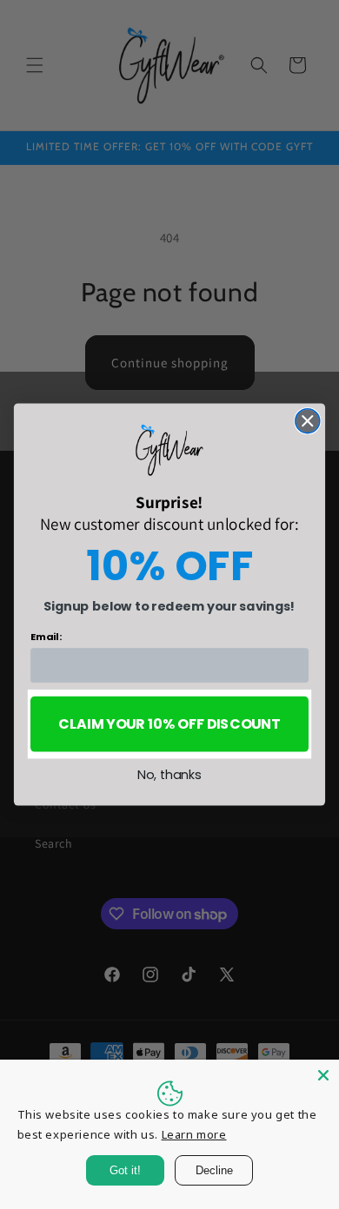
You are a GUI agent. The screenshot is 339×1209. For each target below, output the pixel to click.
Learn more (194, 1134)
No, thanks (169, 774)
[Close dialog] (308, 421)
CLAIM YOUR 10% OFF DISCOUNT (169, 724)
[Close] (323, 1075)
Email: (46, 637)
